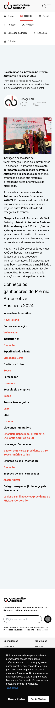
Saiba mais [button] (12, 687)
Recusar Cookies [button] (16, 699)
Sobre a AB (9, 646)
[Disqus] (27, 550)
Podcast (12, 24)
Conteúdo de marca (17, 33)
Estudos (12, 41)
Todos (11, 16)
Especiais (42, 33)
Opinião (46, 16)
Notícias (28, 15)
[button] (47, 619)
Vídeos (30, 24)
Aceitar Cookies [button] (38, 699)
